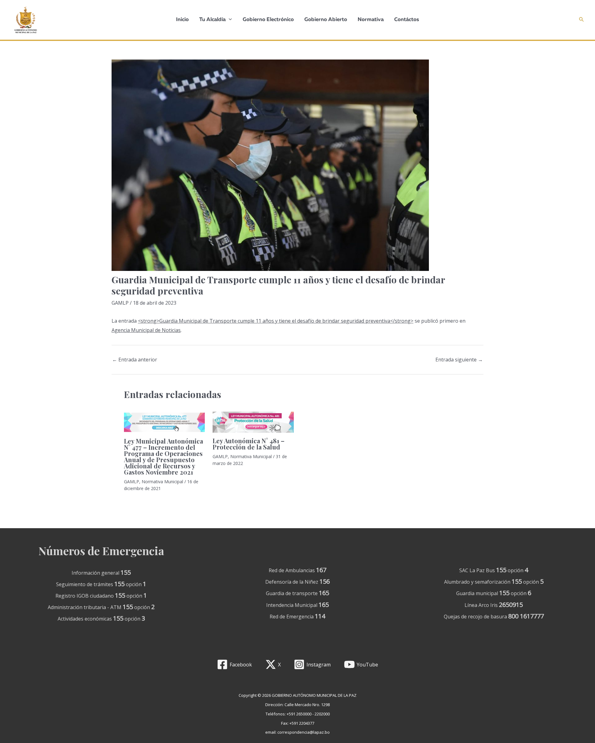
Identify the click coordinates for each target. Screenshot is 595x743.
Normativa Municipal (162, 481)
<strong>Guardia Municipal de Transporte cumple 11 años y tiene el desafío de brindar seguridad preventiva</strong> (275, 320)
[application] (229, 19)
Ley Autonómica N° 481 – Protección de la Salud (248, 443)
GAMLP (120, 302)
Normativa (371, 19)
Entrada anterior (134, 359)
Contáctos (406, 19)
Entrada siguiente (459, 359)
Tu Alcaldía (212, 19)
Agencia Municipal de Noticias (146, 330)
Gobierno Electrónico (268, 19)
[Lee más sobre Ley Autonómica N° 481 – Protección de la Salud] (253, 421)
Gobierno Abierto (325, 19)
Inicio (182, 19)
